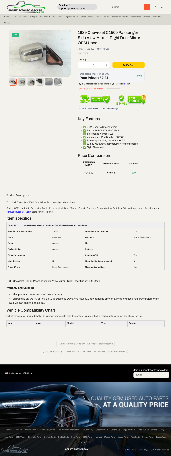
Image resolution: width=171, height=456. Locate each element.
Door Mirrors (57, 17)
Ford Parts (75, 437)
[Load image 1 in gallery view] (13, 82)
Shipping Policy (129, 430)
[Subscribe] (166, 375)
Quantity (82, 59)
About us (18, 430)
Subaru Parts (147, 437)
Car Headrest (45, 17)
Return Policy (87, 430)
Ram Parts (135, 437)
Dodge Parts (63, 437)
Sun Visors (23, 17)
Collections (157, 16)
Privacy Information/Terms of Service (39, 430)
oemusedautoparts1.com (18, 211)
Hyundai (98, 437)
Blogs (163, 430)
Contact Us (115, 430)
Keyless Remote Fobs (120, 17)
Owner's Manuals (102, 17)
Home (6, 17)
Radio (13, 17)
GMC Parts (87, 437)
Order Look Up (102, 430)
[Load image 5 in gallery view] (49, 82)
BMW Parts (20, 437)
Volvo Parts (85, 442)
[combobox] (129, 7)
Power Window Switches (140, 17)
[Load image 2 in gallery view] (22, 82)
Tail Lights (33, 17)
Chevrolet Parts (34, 437)
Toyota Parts (161, 437)
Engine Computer (71, 17)
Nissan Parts (123, 437)
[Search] (147, 7)
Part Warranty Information (68, 430)
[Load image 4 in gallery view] (40, 82)
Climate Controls (87, 17)
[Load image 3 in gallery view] (31, 82)
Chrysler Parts (50, 437)
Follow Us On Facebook (148, 430)
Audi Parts (9, 437)
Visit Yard (7, 23)
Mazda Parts (109, 437)
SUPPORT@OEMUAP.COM (76, 449)
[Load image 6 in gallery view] (58, 82)
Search (9, 430)
